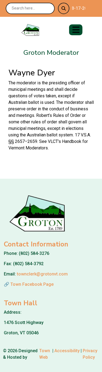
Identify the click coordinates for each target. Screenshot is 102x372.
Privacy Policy (90, 354)
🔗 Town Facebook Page (29, 284)
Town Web (44, 354)
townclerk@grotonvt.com (42, 274)
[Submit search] (63, 8)
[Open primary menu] (75, 29)
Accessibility (67, 350)
